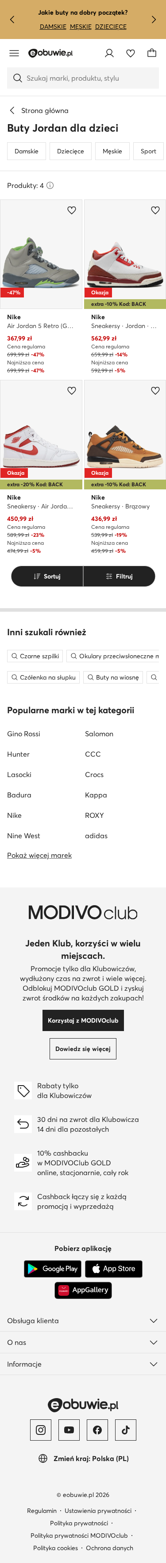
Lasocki (19, 774)
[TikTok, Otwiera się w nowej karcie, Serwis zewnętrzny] (125, 1430)
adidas (96, 835)
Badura (19, 794)
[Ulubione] (130, 53)
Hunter (18, 754)
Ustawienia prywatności (98, 1511)
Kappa (96, 794)
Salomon (99, 733)
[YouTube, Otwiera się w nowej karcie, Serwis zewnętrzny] (69, 1430)
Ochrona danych (109, 1548)
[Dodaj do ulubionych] (71, 210)
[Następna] (153, 19)
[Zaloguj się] (109, 53)
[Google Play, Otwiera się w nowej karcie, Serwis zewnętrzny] (52, 1269)
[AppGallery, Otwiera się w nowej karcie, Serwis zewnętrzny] (83, 1290)
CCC (93, 754)
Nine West (23, 835)
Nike (14, 815)
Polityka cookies (55, 1548)
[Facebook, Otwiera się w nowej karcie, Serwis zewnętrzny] (97, 1430)
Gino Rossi (23, 733)
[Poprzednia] (12, 19)
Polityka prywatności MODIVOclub (79, 1536)
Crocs (94, 774)
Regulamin (42, 1511)
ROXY (94, 815)
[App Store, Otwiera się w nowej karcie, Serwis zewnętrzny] (114, 1269)
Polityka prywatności (79, 1523)
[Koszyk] (151, 53)
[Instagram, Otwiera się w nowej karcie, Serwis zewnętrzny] (40, 1430)
